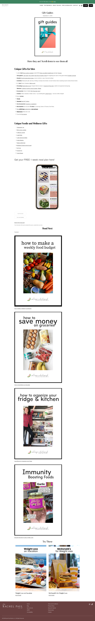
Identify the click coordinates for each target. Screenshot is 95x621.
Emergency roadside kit (31, 104)
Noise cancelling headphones (46, 73)
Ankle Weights (20, 140)
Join (91, 5)
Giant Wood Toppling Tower (40, 75)
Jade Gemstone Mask (22, 137)
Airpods (60, 73)
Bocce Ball (31, 75)
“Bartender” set (20, 127)
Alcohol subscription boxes (27, 78)
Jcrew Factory (48, 93)
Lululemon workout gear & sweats (29, 88)
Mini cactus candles (21, 130)
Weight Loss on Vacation (23, 593)
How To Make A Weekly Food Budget (22, 308)
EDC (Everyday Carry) (35, 91)
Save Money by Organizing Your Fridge (23, 461)
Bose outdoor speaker (28, 73)
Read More (18, 595)
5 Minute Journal (21, 132)
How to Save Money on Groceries (22, 385)
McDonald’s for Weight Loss (58, 593)
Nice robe (51, 86)
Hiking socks (32, 83)
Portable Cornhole (71, 75)
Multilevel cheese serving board (24, 145)
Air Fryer (19, 148)
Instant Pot (19, 150)
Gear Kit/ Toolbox (23, 101)
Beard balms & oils (26, 86)
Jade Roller (19, 135)
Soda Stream (20, 153)
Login (85, 5)
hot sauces (24, 114)
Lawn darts (25, 75)
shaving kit (46, 86)
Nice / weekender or (27, 109)
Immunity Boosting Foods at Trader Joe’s (23, 537)
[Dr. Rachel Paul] (5, 5)
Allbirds (39, 88)
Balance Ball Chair (21, 143)
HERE (54, 1)
